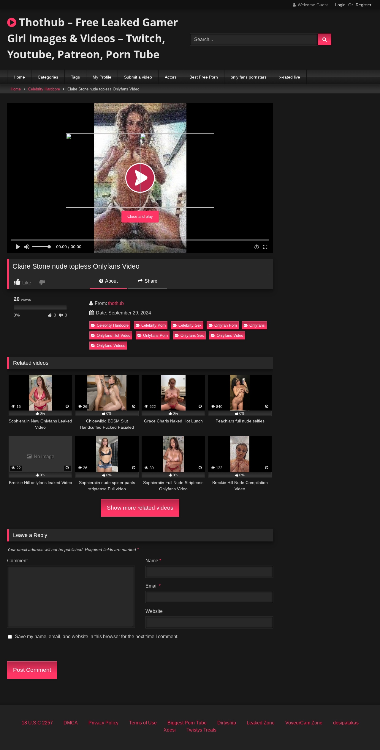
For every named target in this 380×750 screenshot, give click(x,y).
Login (340, 4)
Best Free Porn (203, 77)
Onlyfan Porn (225, 325)
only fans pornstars (249, 77)
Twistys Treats (201, 729)
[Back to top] (361, 732)
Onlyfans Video (230, 335)
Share (150, 281)
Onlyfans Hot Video (113, 335)
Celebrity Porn (153, 325)
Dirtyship (226, 722)
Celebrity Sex (190, 325)
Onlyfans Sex (192, 335)
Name (153, 560)
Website (154, 611)
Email (153, 585)
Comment (17, 560)
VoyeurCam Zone (303, 722)
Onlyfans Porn (155, 335)
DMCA (71, 722)
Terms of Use (143, 722)
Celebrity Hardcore (44, 89)
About (111, 281)
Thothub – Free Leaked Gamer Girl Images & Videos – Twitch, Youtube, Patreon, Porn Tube (92, 38)
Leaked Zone (261, 722)
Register (363, 4)
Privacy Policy (103, 722)
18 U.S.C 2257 (37, 722)
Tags (75, 77)
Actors (171, 77)
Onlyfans (257, 325)
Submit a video (138, 77)
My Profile (102, 77)
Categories (48, 77)
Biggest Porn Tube (187, 722)
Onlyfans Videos (111, 345)
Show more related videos (140, 508)
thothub (116, 303)
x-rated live (289, 77)
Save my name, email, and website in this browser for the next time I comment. (96, 636)
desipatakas (346, 722)
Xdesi (170, 729)
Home (19, 77)
